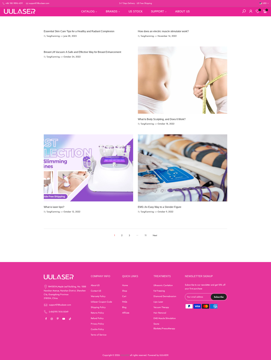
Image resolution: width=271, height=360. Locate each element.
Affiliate (125, 312)
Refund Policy (97, 318)
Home (125, 285)
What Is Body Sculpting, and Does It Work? (162, 119)
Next (155, 235)
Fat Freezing (159, 290)
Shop (124, 290)
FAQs (124, 301)
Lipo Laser (158, 301)
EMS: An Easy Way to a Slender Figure (159, 207)
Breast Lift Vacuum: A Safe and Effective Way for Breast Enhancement (82, 52)
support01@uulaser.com (39, 3)
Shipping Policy (98, 307)
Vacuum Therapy (161, 307)
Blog (124, 307)
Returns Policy (97, 312)
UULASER (163, 355)
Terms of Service (98, 334)
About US (95, 285)
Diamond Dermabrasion (165, 296)
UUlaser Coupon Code (101, 301)
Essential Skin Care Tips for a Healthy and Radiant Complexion (79, 31)
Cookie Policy (97, 329)
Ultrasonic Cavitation (163, 285)
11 (145, 235)
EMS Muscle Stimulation (165, 318)
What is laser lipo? (54, 207)
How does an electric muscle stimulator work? (163, 31)
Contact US (96, 290)
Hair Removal (160, 312)
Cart (124, 296)
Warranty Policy (98, 296)
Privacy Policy (97, 323)
